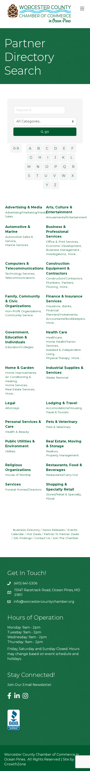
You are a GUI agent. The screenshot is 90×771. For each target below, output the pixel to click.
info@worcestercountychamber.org (44, 602)
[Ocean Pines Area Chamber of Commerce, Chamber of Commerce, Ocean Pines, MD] (13, 721)
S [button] (29, 176)
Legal (10, 403)
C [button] (47, 148)
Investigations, (56, 254)
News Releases (53, 530)
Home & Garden (19, 368)
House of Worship (18, 474)
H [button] (40, 157)
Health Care (56, 332)
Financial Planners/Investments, (62, 312)
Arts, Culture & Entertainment (59, 209)
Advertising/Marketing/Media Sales (26, 214)
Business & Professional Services (57, 231)
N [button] (38, 167)
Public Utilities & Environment (20, 443)
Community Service (19, 315)
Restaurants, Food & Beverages (64, 467)
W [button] (64, 176)
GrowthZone (15, 764)
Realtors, (52, 451)
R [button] (73, 167)
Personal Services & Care (23, 424)
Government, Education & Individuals (17, 337)
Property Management (62, 455)
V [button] (54, 176)
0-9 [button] (16, 148)
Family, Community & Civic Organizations (22, 301)
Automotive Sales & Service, (19, 239)
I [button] (47, 157)
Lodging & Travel (61, 403)
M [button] (29, 167)
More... (72, 254)
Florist (50, 498)
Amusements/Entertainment (66, 217)
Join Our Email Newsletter (29, 685)
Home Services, (16, 385)
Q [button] (64, 167)
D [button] (55, 148)
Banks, (67, 306)
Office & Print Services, (62, 241)
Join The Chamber (65, 538)
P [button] (55, 167)
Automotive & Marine (17, 229)
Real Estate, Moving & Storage (63, 443)
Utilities (10, 451)
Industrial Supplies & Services (64, 370)
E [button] (64, 148)
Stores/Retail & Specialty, (63, 494)
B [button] (38, 148)
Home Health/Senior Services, (61, 343)
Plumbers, (53, 282)
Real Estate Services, (20, 389)
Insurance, (53, 306)
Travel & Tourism (57, 412)
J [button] (55, 157)
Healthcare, (54, 337)
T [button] (37, 176)
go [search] (47, 132)
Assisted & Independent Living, (63, 352)
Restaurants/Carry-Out (62, 474)
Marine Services (16, 245)
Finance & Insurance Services (64, 298)
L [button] (71, 157)
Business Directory (26, 530)
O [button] (46, 167)
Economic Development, (64, 245)
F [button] (72, 148)
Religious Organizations (18, 467)
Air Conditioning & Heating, (18, 379)
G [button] (31, 157)
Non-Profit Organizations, (23, 311)
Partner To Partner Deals (61, 534)
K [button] (63, 157)
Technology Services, (20, 273)
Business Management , (63, 249)
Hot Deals (34, 534)
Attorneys (12, 408)
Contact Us (42, 538)
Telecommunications (20, 277)
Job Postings (22, 538)
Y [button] (47, 185)
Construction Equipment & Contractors (57, 268)
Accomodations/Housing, (64, 408)
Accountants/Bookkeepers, (65, 318)
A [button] (30, 148)
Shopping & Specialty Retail (60, 486)
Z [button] (55, 185)
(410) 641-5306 (25, 583)
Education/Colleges (19, 347)
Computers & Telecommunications (24, 266)
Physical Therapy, (58, 358)
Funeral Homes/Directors (23, 489)
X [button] (73, 176)
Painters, (68, 282)
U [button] (46, 176)
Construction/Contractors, (64, 278)
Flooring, (52, 286)
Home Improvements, (21, 372)
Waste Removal (57, 377)
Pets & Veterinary (61, 422)
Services (13, 484)
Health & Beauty (17, 431)
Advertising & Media (23, 207)
